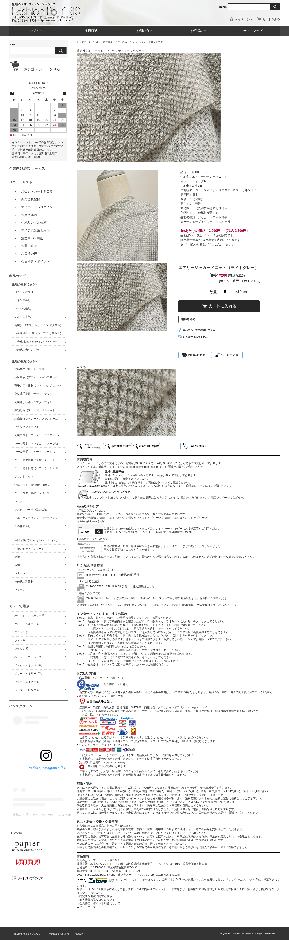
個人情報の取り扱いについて (96, 899)
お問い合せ (144, 31)
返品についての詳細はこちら (199, 330)
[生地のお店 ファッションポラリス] (47, 21)
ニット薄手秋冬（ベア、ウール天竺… (37, 468)
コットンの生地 (23, 292)
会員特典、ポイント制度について (98, 903)
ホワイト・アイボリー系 (29, 615)
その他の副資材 (23, 581)
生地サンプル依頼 (34, 222)
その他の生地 (22, 526)
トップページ (36, 31)
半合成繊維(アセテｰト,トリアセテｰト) (37, 341)
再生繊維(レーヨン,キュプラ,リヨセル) (37, 333)
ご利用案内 (90, 31)
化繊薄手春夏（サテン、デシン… (34, 393)
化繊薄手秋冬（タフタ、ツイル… (34, 402)
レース (18, 501)
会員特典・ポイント (35, 261)
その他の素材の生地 (26, 349)
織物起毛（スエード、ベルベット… (36, 410)
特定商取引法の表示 (59, 934)
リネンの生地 (22, 300)
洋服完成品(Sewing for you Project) (35, 540)
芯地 (17, 565)
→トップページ (197, 517)
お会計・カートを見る (40, 69)
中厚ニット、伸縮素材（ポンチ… (34, 484)
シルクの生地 (22, 316)
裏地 (17, 556)
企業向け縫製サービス (27, 168)
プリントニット (23, 476)
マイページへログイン (37, 207)
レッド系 (19, 640)
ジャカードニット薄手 (151, 42)
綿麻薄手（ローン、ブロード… (33, 369)
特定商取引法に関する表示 (94, 896)
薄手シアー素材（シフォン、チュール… (38, 385)
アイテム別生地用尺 (35, 230)
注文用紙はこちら (142, 586)
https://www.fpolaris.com (100, 574)
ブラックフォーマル (26, 426)
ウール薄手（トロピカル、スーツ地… (38, 443)
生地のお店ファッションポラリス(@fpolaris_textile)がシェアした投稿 (62, 815)
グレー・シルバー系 (26, 624)
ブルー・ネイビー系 (26, 682)
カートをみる (271, 19)
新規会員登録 (30, 199)
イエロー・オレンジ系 (28, 665)
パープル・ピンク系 (26, 690)
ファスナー (21, 590)
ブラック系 (21, 632)
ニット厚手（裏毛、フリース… (33, 493)
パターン (19, 573)
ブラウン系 (21, 648)
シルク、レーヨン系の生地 (30, 509)
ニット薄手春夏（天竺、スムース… (115, 42)
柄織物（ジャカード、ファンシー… (36, 418)
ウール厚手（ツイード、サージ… (34, 451)
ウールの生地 (22, 308)
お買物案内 (29, 215)
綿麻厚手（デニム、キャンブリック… (37, 377)
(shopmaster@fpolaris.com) (142, 466)
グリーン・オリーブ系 (28, 673)
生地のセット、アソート (29, 548)
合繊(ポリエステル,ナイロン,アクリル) (37, 325)
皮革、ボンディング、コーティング (36, 517)
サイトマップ (252, 31)
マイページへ (243, 19)
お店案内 (79, 934)
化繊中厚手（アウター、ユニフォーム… (38, 435)
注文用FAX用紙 (32, 238)
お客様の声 (199, 31)
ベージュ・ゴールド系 (28, 657)
